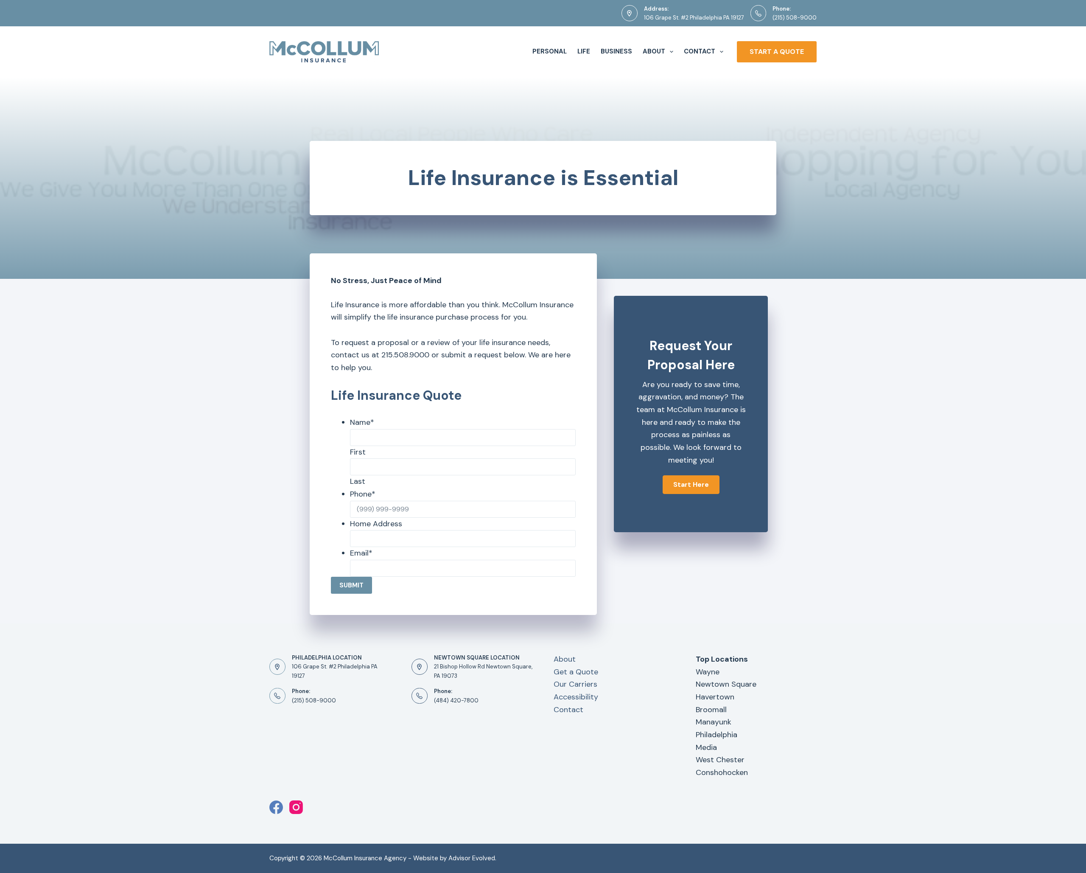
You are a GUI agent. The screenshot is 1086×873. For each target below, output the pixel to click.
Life (583, 51)
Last (357, 481)
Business (616, 51)
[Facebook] (276, 807)
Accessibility (576, 697)
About (654, 51)
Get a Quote (576, 672)
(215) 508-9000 (795, 17)
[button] (691, 484)
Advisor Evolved (471, 858)
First (358, 452)
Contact (699, 51)
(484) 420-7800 (456, 700)
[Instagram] (296, 807)
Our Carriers (575, 684)
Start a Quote (777, 51)
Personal (549, 51)
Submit (351, 585)
